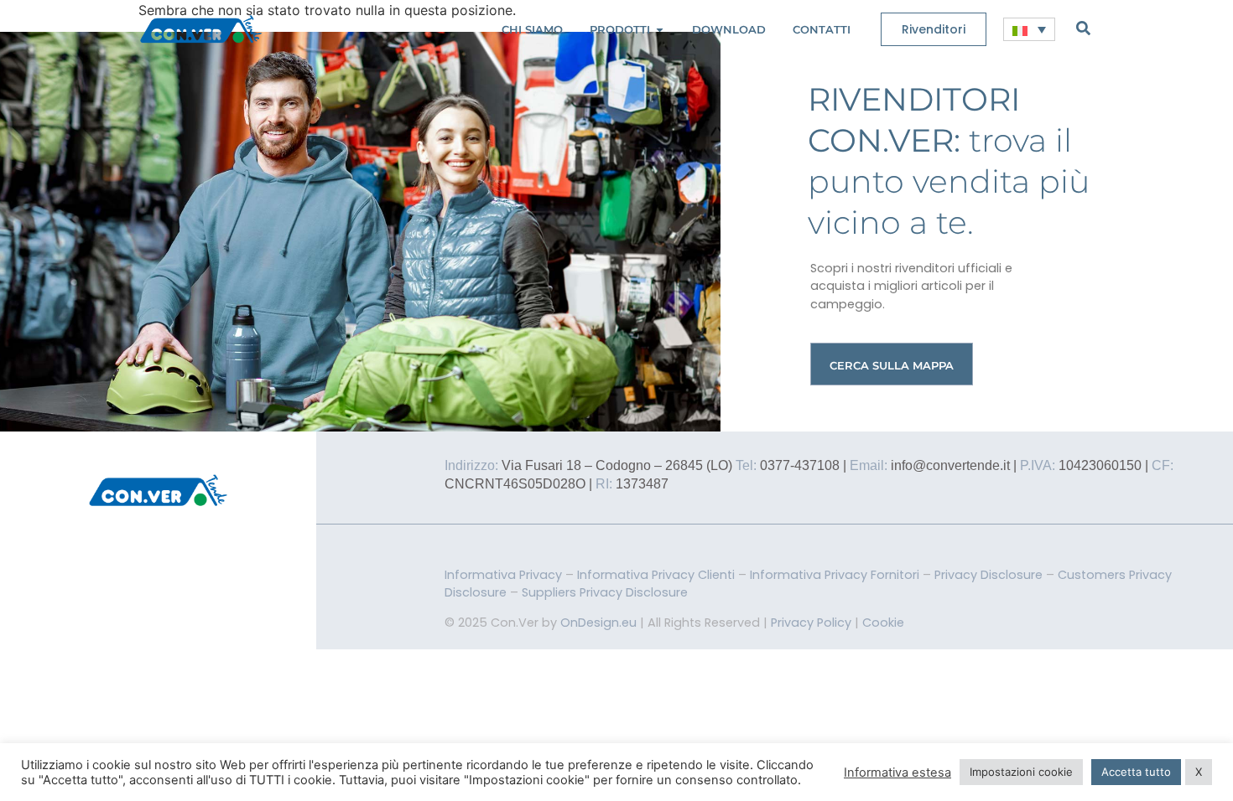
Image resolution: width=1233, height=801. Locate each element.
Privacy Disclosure (988, 574)
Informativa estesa (897, 772)
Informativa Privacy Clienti (656, 574)
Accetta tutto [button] (1136, 771)
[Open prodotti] (659, 29)
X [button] (1198, 771)
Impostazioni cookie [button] (1021, 771)
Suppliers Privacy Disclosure (605, 592)
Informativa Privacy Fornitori (834, 574)
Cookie (883, 622)
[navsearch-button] (1083, 28)
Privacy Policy (811, 622)
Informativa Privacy (503, 574)
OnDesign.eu (598, 622)
